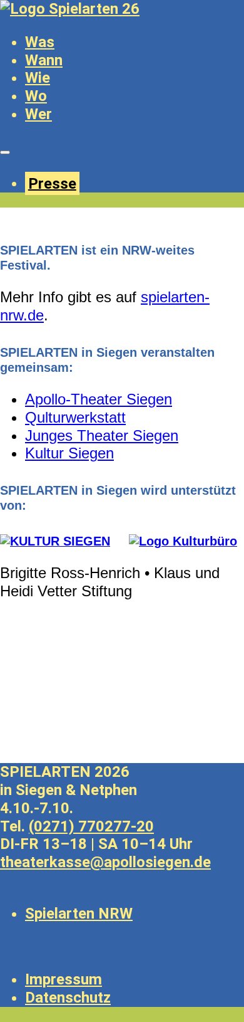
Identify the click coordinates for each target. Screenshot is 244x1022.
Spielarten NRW (79, 913)
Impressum (63, 979)
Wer (38, 114)
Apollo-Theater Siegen (98, 399)
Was (39, 42)
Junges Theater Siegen (101, 435)
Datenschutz (68, 997)
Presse (52, 183)
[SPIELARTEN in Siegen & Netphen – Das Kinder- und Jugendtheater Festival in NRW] (70, 9)
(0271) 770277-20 (91, 826)
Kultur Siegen (69, 453)
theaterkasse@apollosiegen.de (105, 862)
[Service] (5, 152)
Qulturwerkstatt (75, 417)
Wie (37, 78)
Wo (36, 96)
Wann (44, 60)
